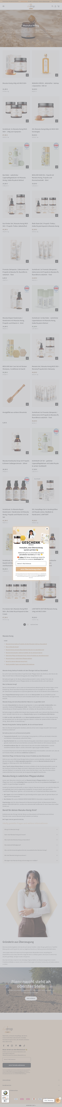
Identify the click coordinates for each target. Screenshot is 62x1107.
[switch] (5, 1101)
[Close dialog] (47, 528)
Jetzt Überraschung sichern (31, 569)
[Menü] (8, 1091)
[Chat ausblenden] (60, 1098)
